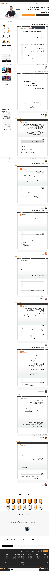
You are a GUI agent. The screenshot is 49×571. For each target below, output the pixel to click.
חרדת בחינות (22, 563)
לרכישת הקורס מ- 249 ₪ (6, 45)
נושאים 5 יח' (30, 558)
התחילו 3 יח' (40, 3)
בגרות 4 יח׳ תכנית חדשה (37, 559)
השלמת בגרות (6, 555)
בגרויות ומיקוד (24, 3)
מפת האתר (7, 559)
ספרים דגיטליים (14, 557)
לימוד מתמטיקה (14, 561)
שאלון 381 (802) (46, 557)
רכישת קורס (20, 3)
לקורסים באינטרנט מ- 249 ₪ (42, 15)
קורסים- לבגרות (14, 556)
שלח (6, 61)
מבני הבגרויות (22, 561)
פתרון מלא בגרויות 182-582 (21, 557)
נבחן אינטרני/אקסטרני (21, 565)
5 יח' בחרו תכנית (30, 554)
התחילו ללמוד (45, 551)
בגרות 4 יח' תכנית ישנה (37, 555)
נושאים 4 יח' (38, 558)
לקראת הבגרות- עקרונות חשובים (21, 559)
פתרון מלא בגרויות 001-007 (21, 555)
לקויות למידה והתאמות (21, 564)
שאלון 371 (47, 561)
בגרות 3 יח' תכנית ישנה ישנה (45, 555)
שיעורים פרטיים (14, 559)
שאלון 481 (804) (38, 556)
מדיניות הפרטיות (7, 567)
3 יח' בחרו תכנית (46, 554)
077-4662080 (6, 52)
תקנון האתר (7, 557)
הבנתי (12, 569)
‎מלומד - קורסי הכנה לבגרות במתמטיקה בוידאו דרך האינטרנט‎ (6, 161)
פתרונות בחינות (6, 561)
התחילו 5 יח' (33, 3)
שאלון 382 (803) (46, 558)
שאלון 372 (47, 562)
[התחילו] (41, 501)
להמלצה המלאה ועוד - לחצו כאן (24, 533)
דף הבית (47, 3)
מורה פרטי (7, 556)
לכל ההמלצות (6, 129)
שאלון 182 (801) (46, 556)
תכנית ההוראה (14, 558)
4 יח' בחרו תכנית (38, 554)
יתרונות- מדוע (14, 555)
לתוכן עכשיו (28, 15)
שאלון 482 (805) (38, 557)
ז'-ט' (27, 3)
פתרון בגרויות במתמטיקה (20, 554)
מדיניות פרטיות (6, 558)
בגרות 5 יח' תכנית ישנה (29, 555)
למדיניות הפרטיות (24, 569)
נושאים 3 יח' (46, 559)
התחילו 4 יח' (37, 3)
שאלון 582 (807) (30, 557)
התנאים (4, 567)
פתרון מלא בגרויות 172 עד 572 (20, 556)
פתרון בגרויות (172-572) (36, 18)
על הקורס (39, 551)
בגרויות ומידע (41, 18)
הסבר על (7, 554)
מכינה (30, 3)
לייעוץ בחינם (32, 551)
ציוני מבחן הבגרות (22, 562)
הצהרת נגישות (26, 551)
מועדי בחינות (6, 562)
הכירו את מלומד (42, 161)
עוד (15, 554)
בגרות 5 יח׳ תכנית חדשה (29, 559)
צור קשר (44, 3)
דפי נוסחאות (22, 558)
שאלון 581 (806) (30, 556)
